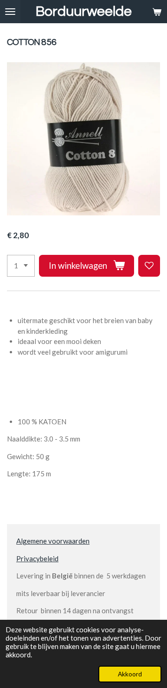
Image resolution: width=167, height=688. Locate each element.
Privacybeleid (37, 558)
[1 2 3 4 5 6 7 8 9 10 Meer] (21, 266)
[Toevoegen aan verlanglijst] (149, 266)
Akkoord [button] (130, 674)
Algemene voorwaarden (53, 541)
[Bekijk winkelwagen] (157, 11)
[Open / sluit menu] (10, 11)
